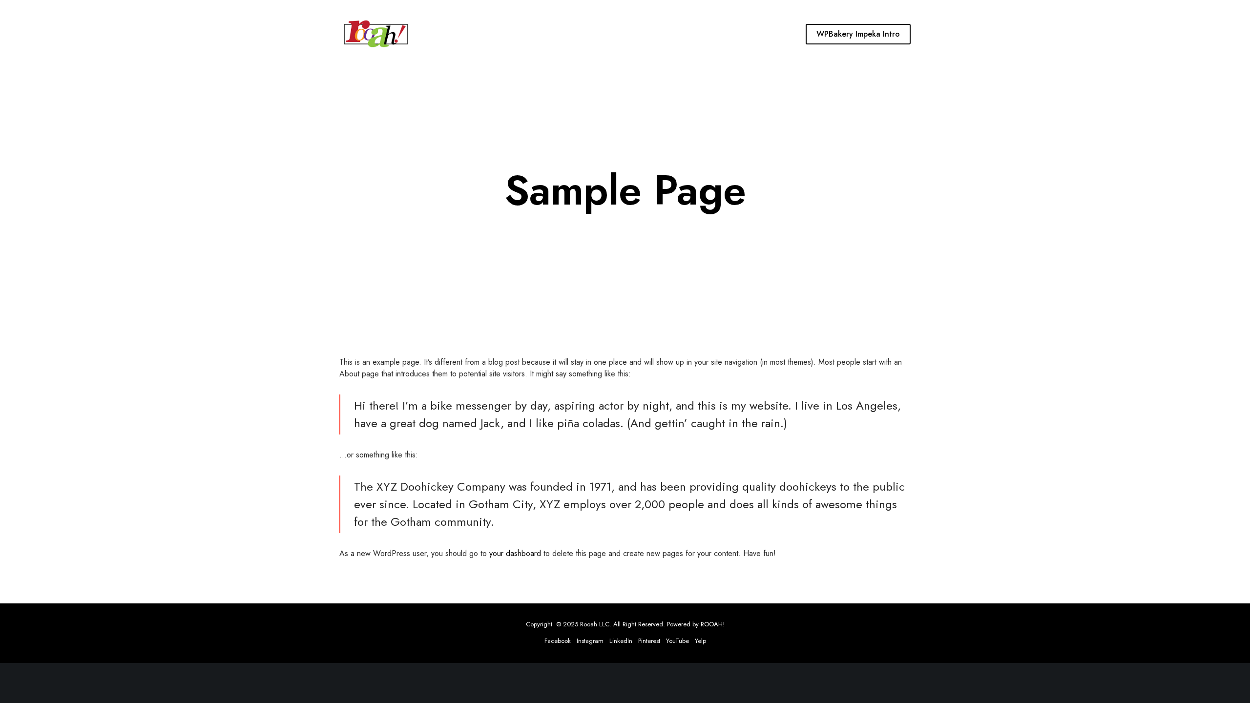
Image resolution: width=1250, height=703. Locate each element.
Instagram (590, 640)
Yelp (700, 640)
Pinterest (649, 640)
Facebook (557, 640)
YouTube (677, 640)
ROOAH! (713, 624)
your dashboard (515, 553)
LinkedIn (620, 640)
